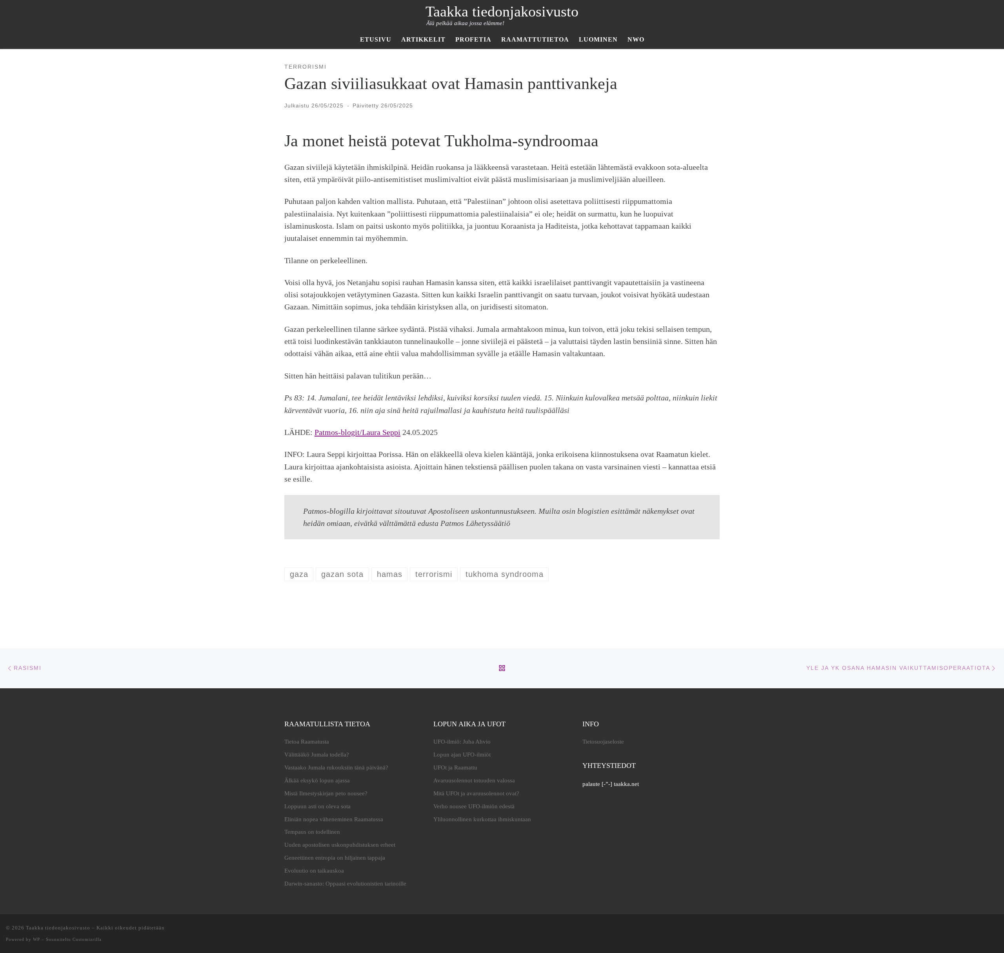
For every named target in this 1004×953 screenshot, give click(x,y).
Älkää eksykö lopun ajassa (317, 780)
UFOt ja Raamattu (455, 767)
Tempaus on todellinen (312, 832)
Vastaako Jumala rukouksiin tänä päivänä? (336, 767)
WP (36, 939)
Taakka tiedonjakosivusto (58, 928)
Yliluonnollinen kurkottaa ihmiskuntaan (482, 819)
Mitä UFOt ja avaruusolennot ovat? (476, 793)
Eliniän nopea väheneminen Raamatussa (333, 819)
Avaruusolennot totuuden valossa (474, 780)
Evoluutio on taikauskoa (314, 871)
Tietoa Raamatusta (306, 741)
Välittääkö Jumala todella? (316, 754)
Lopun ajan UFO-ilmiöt (462, 754)
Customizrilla (87, 939)
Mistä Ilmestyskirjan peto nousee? (325, 793)
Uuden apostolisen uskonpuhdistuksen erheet (339, 845)
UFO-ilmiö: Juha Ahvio (462, 741)
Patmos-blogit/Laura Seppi (357, 432)
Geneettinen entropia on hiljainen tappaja (334, 858)
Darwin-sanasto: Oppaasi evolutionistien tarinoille (345, 883)
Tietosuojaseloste (603, 741)
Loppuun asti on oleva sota (317, 806)
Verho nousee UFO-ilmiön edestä (474, 806)
